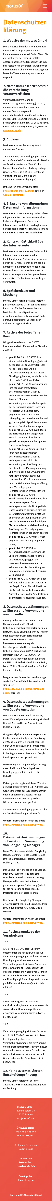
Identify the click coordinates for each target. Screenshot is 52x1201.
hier (25, 168)
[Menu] (45, 6)
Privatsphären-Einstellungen (18, 190)
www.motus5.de (12, 130)
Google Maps (26, 1148)
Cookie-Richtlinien (13, 194)
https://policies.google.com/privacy (23, 824)
